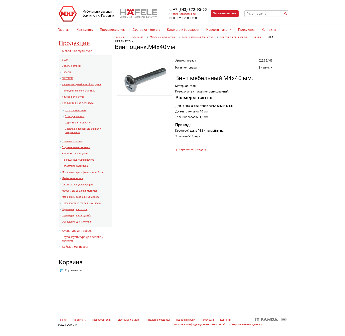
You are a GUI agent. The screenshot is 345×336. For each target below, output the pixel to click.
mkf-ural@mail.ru (184, 14)
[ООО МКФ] (68, 14)
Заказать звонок (225, 13)
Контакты (225, 319)
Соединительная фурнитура (198, 37)
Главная (119, 37)
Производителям (102, 319)
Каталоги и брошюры (158, 319)
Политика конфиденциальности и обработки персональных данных (217, 324)
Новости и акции (185, 319)
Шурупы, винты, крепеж (233, 37)
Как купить (79, 319)
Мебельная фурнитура (162, 37)
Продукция (246, 30)
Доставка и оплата (129, 319)
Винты (257, 37)
